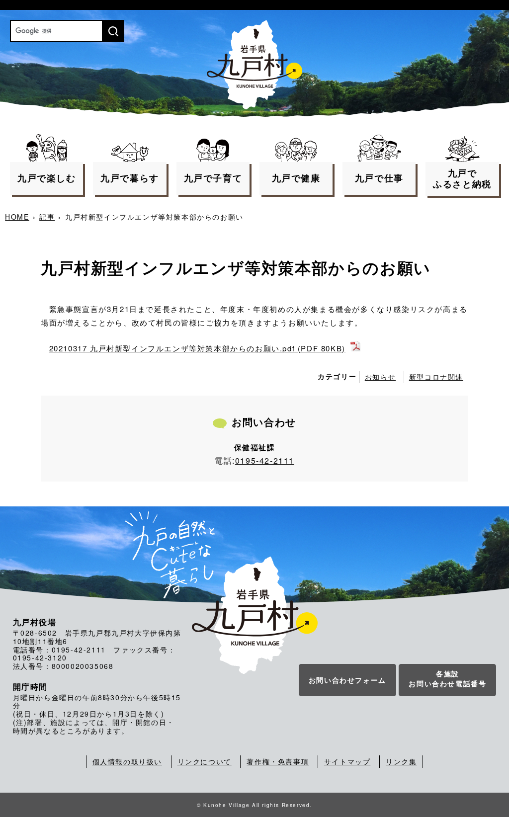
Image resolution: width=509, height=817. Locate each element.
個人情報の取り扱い (127, 761)
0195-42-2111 (264, 460)
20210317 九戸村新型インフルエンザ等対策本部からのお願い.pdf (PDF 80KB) (197, 348)
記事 (47, 217)
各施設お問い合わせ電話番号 (447, 678)
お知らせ (380, 377)
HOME (17, 217)
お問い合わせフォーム (347, 680)
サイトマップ (347, 761)
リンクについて (204, 761)
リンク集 (401, 761)
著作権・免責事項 (278, 761)
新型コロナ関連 (436, 377)
